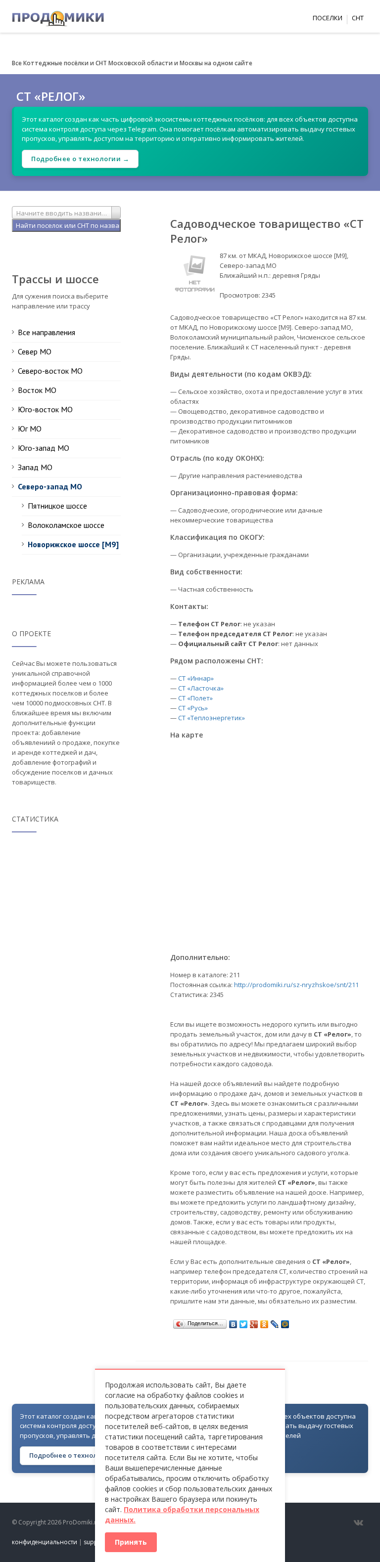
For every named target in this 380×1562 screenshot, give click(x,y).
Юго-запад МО (43, 448)
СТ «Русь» (193, 707)
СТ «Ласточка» (201, 688)
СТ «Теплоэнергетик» (211, 717)
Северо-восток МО (50, 371)
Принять (131, 1542)
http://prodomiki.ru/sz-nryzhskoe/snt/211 (296, 984)
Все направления (46, 332)
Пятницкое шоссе (57, 506)
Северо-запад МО (50, 486)
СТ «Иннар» (196, 678)
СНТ (358, 17)
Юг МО (30, 429)
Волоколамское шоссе (66, 525)
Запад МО (35, 467)
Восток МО (37, 390)
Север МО (34, 351)
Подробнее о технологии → (80, 158)
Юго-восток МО (45, 409)
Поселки (327, 17)
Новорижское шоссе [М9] (73, 544)
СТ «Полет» (195, 698)
